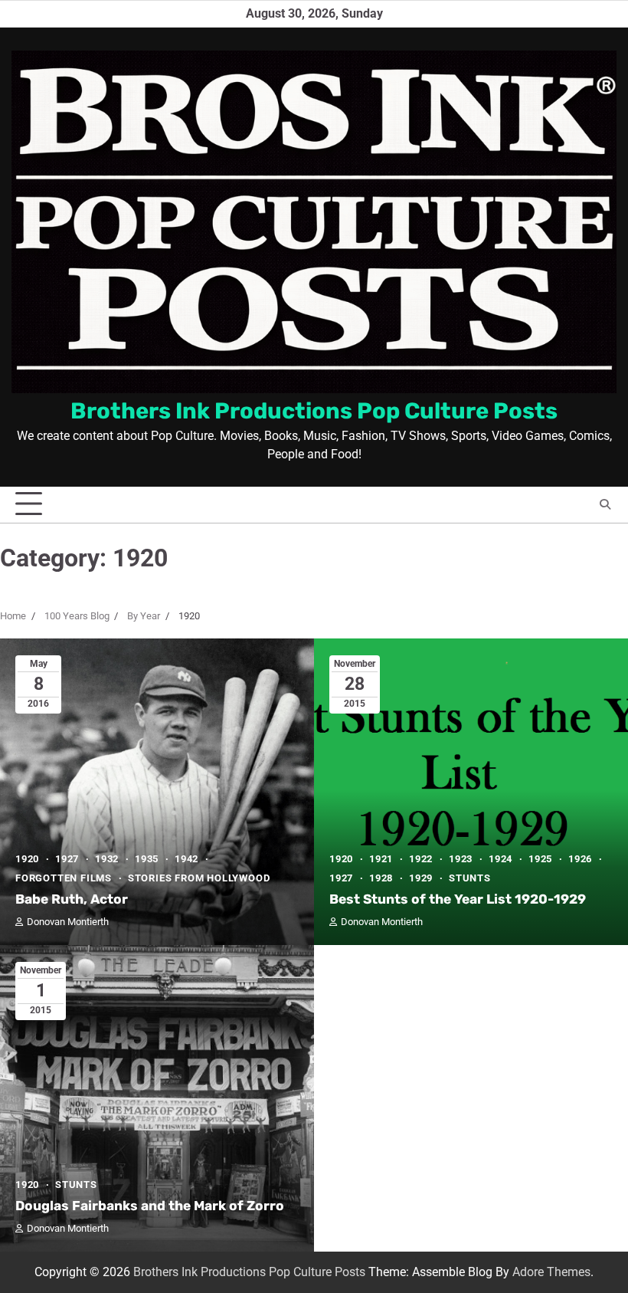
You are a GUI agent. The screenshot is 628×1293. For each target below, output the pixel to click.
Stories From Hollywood (199, 878)
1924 (500, 859)
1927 (67, 859)
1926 (580, 859)
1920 (27, 859)
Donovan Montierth (68, 921)
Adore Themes (551, 1272)
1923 (461, 859)
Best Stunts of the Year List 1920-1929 (457, 899)
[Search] (605, 504)
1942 (186, 859)
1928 (381, 878)
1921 (381, 859)
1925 (540, 859)
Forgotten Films (63, 878)
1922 (421, 859)
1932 (107, 859)
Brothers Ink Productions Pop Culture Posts (314, 411)
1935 (147, 859)
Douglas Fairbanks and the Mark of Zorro (149, 1205)
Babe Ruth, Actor (71, 899)
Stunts (470, 878)
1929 (421, 878)
